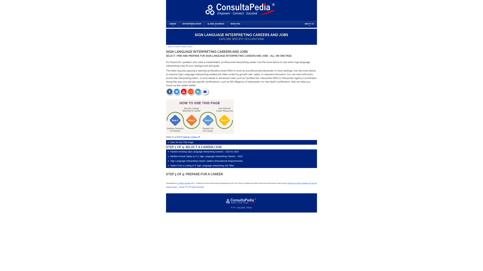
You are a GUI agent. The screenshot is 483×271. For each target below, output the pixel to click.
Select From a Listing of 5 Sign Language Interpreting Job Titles (202, 165)
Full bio (182, 187)
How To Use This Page (181, 142)
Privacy (249, 207)
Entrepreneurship (191, 25)
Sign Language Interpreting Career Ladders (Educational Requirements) (206, 161)
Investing (235, 25)
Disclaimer (241, 207)
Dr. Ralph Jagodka (184, 183)
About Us (309, 25)
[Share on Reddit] (191, 91)
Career (172, 25)
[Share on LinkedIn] (198, 91)
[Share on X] (177, 91)
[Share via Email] (205, 91)
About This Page (198, 187)
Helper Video (190, 137)
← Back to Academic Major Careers (179, 47)
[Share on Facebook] (169, 91)
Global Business (215, 25)
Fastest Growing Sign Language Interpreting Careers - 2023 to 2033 (204, 151)
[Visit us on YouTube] (184, 91)
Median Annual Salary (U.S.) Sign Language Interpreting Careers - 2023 (206, 156)
